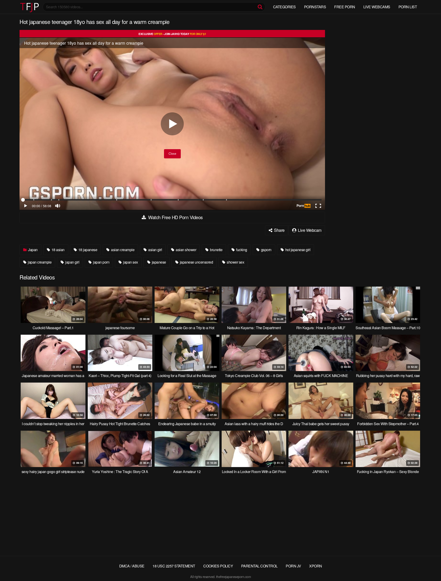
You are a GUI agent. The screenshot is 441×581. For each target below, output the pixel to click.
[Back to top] (428, 566)
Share (279, 230)
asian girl (154, 249)
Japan (32, 249)
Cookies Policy (218, 566)
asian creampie (122, 249)
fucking (241, 249)
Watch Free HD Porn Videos (175, 217)
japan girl (72, 262)
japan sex (130, 262)
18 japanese (87, 249)
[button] (7, 7)
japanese (158, 262)
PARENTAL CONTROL (259, 566)
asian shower (185, 249)
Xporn (315, 566)
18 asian (58, 249)
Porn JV (293, 566)
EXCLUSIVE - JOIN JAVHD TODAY (172, 34)
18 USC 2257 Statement (174, 566)
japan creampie (39, 262)
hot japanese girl (297, 249)
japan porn (101, 262)
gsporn (265, 249)
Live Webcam (309, 230)
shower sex (235, 262)
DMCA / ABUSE (131, 566)
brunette (216, 249)
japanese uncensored (196, 262)
